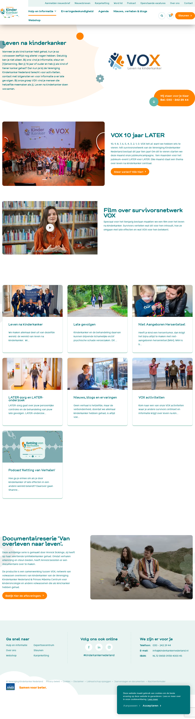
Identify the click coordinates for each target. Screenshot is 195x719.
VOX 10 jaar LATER (138, 134)
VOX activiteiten (151, 397)
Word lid (118, 3)
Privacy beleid (53, 681)
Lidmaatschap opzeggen (99, 681)
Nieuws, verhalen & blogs (130, 11)
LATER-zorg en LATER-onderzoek (26, 398)
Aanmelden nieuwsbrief (57, 3)
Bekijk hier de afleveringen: (23, 595)
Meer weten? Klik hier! (128, 172)
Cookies (66, 681)
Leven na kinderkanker (26, 324)
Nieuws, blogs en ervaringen (95, 397)
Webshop (34, 20)
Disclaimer (78, 681)
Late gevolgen (85, 324)
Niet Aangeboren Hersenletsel (161, 324)
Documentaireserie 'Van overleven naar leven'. (36, 540)
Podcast (131, 3)
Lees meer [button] (153, 699)
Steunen (38, 650)
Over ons (175, 3)
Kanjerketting (102, 3)
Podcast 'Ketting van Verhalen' (32, 470)
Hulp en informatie (40, 11)
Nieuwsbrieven (82, 3)
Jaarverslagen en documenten (129, 681)
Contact (188, 3)
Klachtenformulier (156, 681)
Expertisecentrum (44, 645)
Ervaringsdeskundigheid (77, 11)
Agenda (103, 11)
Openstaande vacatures (153, 3)
